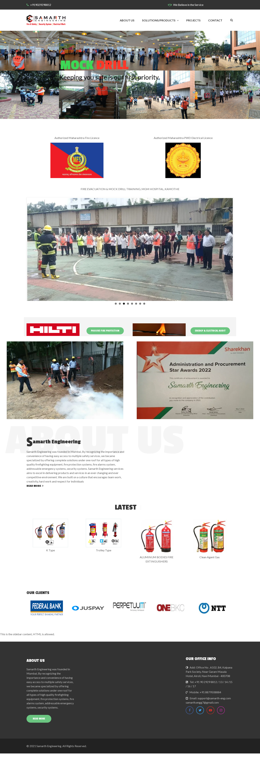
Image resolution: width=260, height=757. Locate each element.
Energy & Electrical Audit (210, 330)
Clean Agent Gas (210, 557)
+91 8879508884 (210, 692)
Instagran (221, 710)
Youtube (210, 710)
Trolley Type (103, 550)
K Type (50, 550)
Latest (125, 507)
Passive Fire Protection (105, 330)
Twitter (200, 710)
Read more (34, 485)
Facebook (189, 710)
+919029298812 (40, 4)
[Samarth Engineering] (46, 20)
